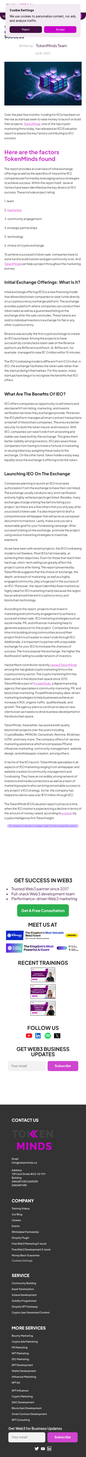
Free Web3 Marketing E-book (29, 1243)
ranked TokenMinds (63, 665)
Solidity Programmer (24, 1300)
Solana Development (24, 1294)
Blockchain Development (27, 1408)
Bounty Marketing (22, 1335)
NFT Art (16, 1382)
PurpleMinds (42, 683)
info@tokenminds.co (24, 1162)
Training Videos (21, 1208)
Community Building (24, 1283)
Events (16, 1226)
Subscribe (63, 1066)
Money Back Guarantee (25, 1255)
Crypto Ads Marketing (25, 1341)
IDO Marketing (20, 1359)
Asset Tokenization (23, 1289)
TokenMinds (32, 124)
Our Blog (17, 1214)
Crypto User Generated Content (31, 1312)
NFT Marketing (20, 1353)
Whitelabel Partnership (25, 1231)
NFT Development (22, 1365)
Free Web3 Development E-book (31, 1249)
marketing (14, 210)
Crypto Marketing (22, 1396)
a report (67, 813)
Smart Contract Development (29, 1414)
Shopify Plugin (20, 1237)
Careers (16, 1220)
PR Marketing (20, 1347)
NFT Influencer (20, 1390)
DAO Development (23, 1402)
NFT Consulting (21, 1419)
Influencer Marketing (24, 1376)
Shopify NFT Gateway (25, 1306)
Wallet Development (24, 1370)
